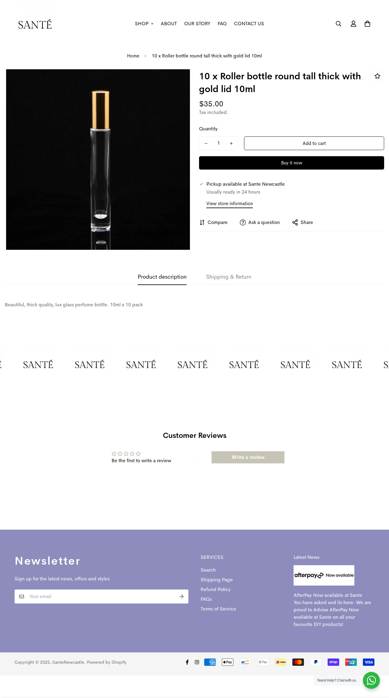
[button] (366, 24)
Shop (142, 23)
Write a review (248, 457)
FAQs (206, 599)
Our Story (197, 23)
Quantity (208, 129)
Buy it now (291, 163)
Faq (222, 23)
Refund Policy (216, 589)
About (169, 23)
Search (208, 570)
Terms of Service (218, 609)
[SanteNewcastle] (35, 23)
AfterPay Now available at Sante (328, 595)
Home (133, 56)
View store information (229, 203)
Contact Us (249, 23)
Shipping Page (217, 579)
